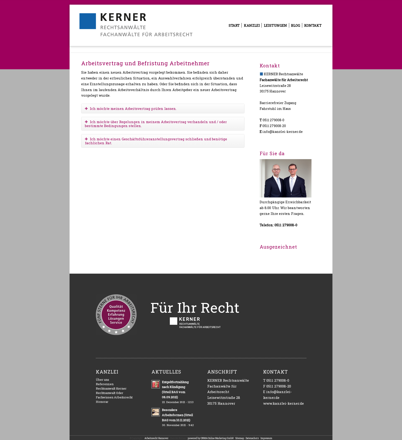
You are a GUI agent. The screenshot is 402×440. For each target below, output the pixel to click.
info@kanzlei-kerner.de (282, 131)
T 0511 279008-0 (276, 380)
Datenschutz (252, 438)
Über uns (102, 380)
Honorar (102, 402)
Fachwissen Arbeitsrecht (114, 397)
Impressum (266, 438)
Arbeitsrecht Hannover (156, 438)
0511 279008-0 (273, 120)
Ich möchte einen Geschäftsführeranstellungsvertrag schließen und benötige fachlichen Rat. (156, 141)
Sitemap (239, 438)
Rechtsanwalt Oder (109, 393)
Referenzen (105, 384)
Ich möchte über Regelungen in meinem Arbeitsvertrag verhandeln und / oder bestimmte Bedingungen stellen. (156, 123)
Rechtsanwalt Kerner (111, 388)
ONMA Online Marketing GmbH (217, 438)
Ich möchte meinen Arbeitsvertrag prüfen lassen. (133, 108)
